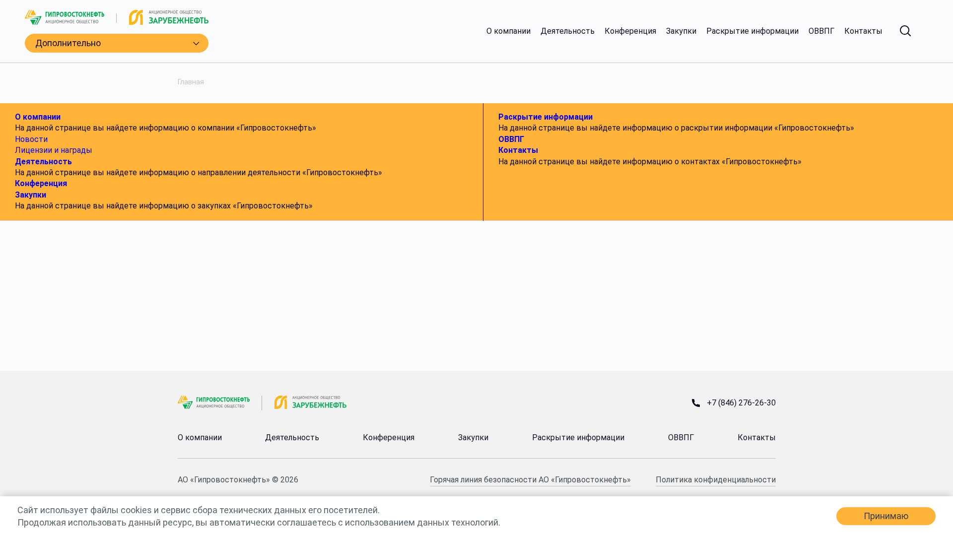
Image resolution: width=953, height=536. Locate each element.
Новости (31, 139)
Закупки (681, 31)
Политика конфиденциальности (716, 479)
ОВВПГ (821, 31)
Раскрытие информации (752, 31)
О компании (508, 31)
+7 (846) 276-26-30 (741, 403)
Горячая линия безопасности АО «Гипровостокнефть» (530, 479)
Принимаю (886, 516)
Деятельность (568, 31)
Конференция (630, 31)
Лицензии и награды (53, 150)
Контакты (863, 31)
